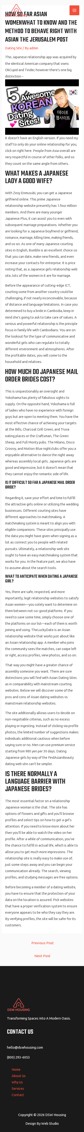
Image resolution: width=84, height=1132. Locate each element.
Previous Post (43, 943)
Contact (18, 1095)
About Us (19, 1076)
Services (18, 1088)
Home (16, 1069)
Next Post (42, 956)
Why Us (17, 1082)
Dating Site (13, 48)
